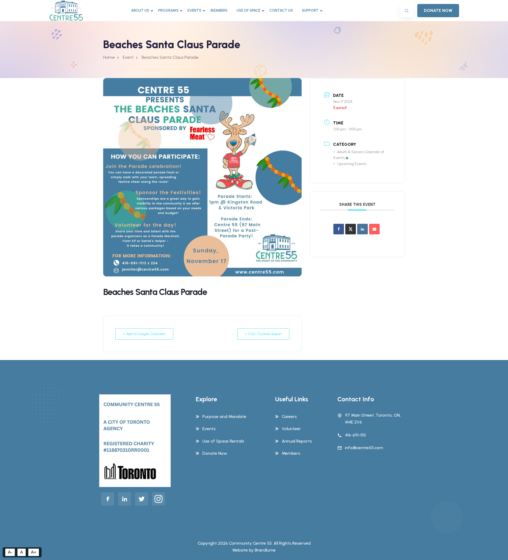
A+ (33, 552)
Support (310, 10)
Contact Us (281, 10)
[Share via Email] (374, 229)
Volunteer (291, 428)
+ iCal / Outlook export (263, 334)
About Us (140, 10)
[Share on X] (350, 229)
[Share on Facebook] (338, 229)
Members (219, 10)
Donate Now (214, 453)
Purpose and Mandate (224, 416)
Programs (168, 10)
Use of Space (248, 10)
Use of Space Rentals (223, 441)
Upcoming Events (351, 164)
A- (10, 552)
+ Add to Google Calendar (144, 334)
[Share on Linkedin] (362, 229)
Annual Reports (297, 441)
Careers (289, 416)
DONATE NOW (438, 10)
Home (109, 57)
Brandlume (265, 550)
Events (194, 10)
